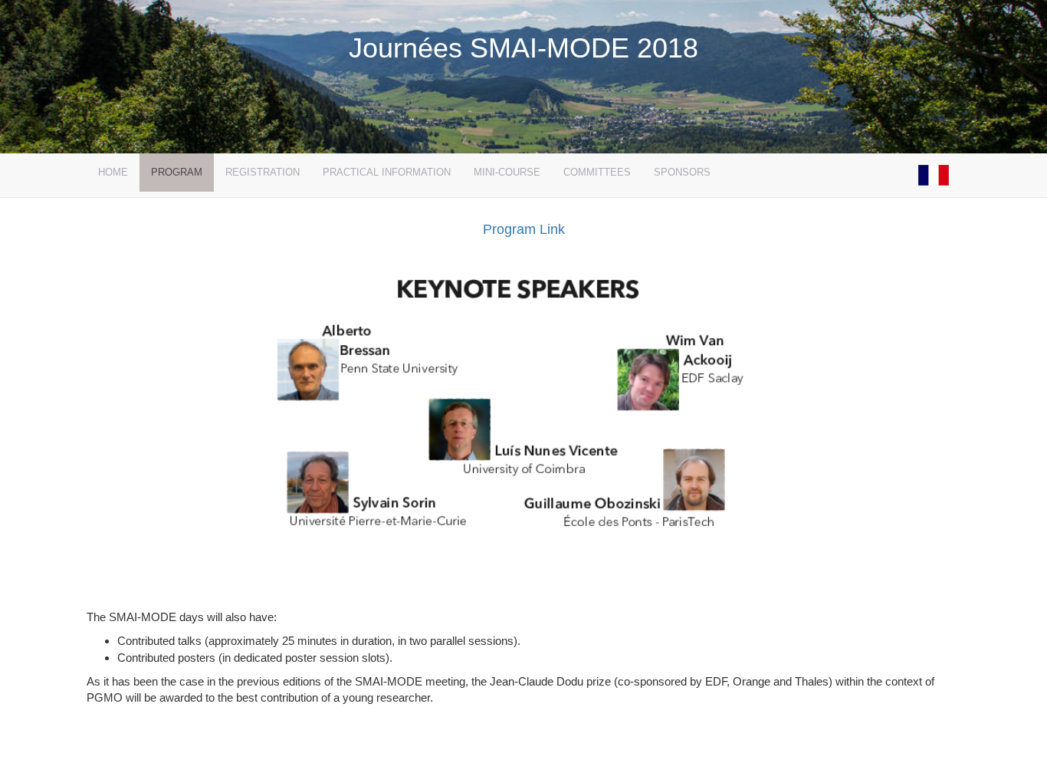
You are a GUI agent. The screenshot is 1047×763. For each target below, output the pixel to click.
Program (176, 172)
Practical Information (387, 172)
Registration (262, 172)
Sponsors (682, 172)
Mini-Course (507, 172)
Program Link (524, 229)
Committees (597, 172)
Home (113, 172)
